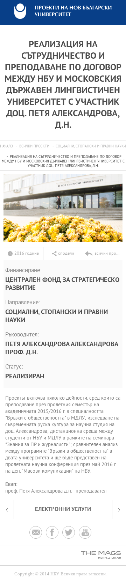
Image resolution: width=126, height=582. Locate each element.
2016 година (26, 253)
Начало (6, 146)
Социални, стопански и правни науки (91, 146)
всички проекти (34, 146)
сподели (66, 253)
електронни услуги (63, 509)
